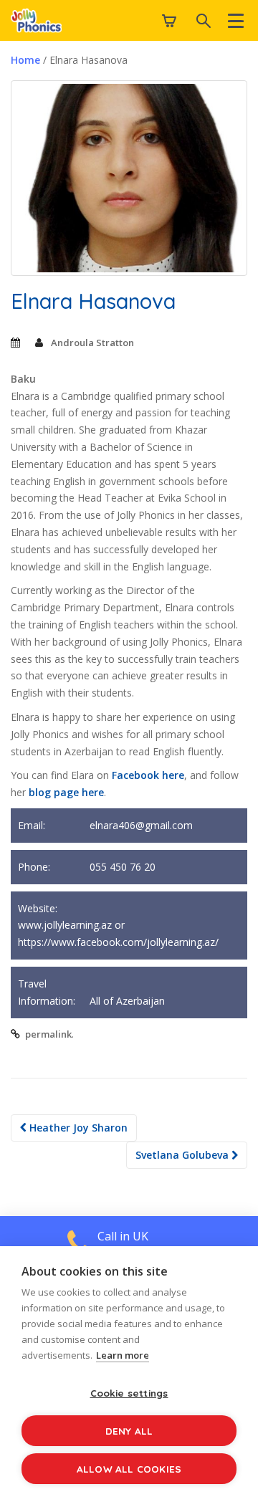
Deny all (129, 1431)
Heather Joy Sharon (77, 1127)
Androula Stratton (92, 342)
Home (25, 60)
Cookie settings (129, 1393)
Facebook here (148, 775)
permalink (48, 1034)
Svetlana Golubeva (183, 1155)
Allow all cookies (129, 1469)
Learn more (122, 1355)
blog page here (66, 792)
